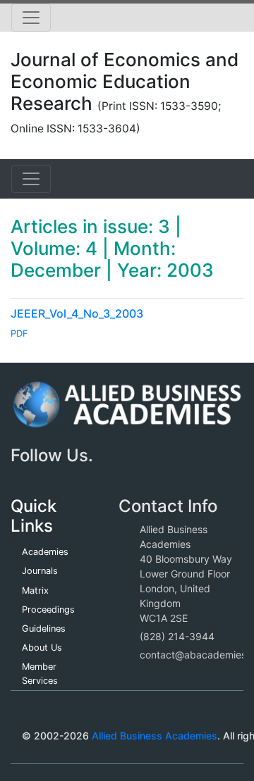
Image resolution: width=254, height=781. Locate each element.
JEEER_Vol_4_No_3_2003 (77, 313)
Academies (45, 551)
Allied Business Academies (154, 736)
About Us (42, 647)
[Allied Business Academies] (127, 411)
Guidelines (44, 628)
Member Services (40, 673)
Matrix (35, 590)
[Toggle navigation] (31, 18)
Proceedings (48, 609)
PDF (19, 333)
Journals (40, 571)
